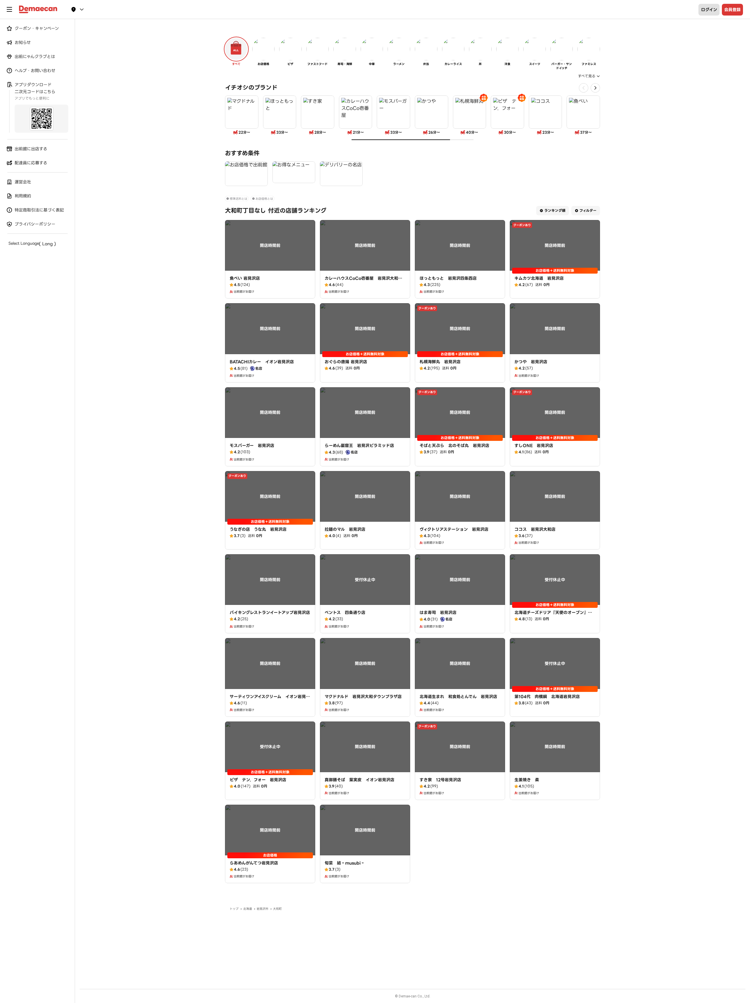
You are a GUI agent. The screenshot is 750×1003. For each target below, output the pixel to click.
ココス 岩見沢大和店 (534, 529)
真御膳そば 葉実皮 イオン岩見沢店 (359, 780)
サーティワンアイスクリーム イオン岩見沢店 (270, 699)
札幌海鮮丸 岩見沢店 (440, 362)
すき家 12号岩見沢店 (440, 780)
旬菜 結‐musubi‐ (345, 863)
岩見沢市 (262, 908)
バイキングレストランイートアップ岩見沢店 (270, 612)
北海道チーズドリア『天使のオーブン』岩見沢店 (553, 615)
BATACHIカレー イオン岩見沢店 (262, 362)
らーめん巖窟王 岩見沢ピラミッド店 (359, 445)
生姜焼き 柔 (526, 780)
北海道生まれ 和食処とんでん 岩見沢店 (458, 696)
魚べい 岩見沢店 (245, 278)
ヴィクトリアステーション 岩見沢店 (454, 529)
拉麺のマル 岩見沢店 (345, 529)
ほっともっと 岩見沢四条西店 (448, 278)
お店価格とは (264, 198)
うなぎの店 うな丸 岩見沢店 (258, 529)
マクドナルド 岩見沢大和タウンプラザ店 (363, 696)
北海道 (247, 908)
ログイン (709, 9)
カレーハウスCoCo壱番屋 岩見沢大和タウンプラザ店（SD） (363, 281)
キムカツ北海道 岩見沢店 (539, 278)
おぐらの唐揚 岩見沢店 (346, 362)
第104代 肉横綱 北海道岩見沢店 (547, 696)
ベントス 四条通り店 (345, 612)
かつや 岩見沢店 (530, 362)
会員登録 (732, 9)
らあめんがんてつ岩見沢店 (254, 863)
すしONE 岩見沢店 (533, 445)
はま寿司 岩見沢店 (438, 612)
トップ (234, 908)
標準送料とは (238, 198)
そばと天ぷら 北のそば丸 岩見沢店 (454, 445)
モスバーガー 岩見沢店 (252, 445)
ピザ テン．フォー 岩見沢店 (258, 780)
